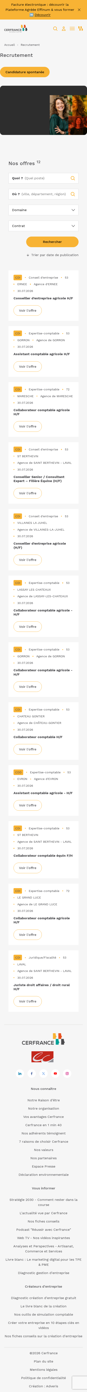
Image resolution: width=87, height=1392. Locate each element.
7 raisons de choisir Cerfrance (43, 1142)
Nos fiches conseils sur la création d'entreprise (43, 1336)
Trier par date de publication (52, 255)
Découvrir (43, 15)
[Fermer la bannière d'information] (79, 9)
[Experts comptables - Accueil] (43, 1057)
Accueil (9, 44)
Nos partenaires (43, 1158)
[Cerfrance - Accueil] (15, 28)
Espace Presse (43, 1166)
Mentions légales (43, 1370)
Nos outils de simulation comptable (43, 1314)
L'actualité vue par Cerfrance (43, 1213)
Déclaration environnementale (44, 1175)
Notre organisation (43, 1108)
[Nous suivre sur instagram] (67, 1073)
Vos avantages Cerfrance (43, 1117)
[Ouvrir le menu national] (80, 28)
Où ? (16, 194)
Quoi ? (17, 178)
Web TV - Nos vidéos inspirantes (43, 1238)
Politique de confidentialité (43, 1378)
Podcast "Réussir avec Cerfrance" (43, 1230)
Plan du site (43, 1361)
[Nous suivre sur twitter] (43, 1073)
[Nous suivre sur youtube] (55, 1073)
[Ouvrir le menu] (72, 28)
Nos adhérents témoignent (44, 1133)
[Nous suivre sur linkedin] (20, 1073)
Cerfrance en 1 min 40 (43, 1125)
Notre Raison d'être (43, 1100)
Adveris (52, 1386)
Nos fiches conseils (43, 1221)
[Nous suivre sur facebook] (31, 1073)
